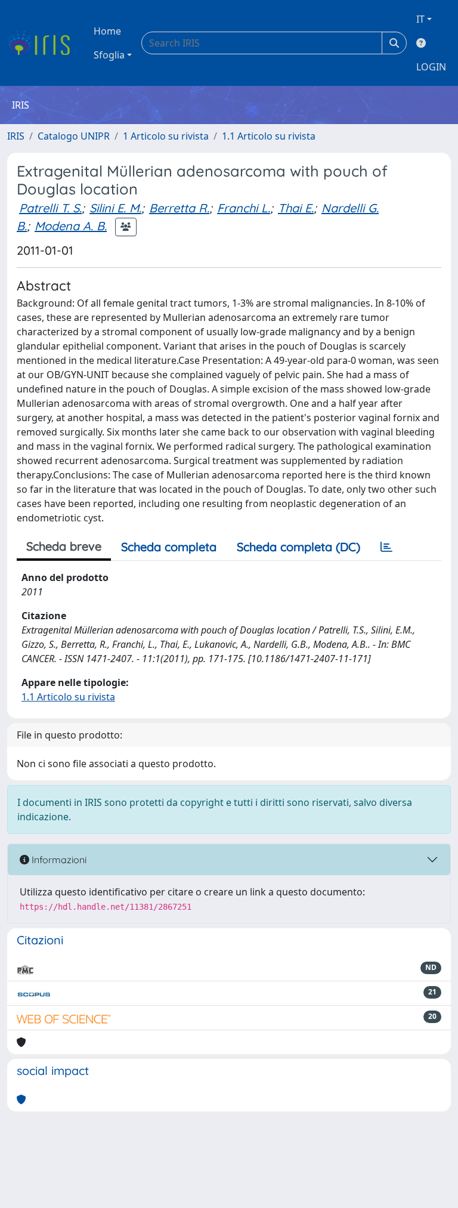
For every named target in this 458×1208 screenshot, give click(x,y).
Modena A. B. (71, 225)
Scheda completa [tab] (168, 546)
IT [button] (420, 19)
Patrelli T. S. (50, 207)
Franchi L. (243, 207)
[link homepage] (43, 43)
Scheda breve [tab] (63, 546)
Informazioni (57, 860)
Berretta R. (179, 207)
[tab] (386, 547)
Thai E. (296, 207)
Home (107, 31)
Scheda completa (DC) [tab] (298, 546)
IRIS (15, 136)
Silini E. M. (115, 207)
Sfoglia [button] (109, 54)
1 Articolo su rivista (166, 136)
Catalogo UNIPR (74, 136)
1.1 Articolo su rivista (268, 136)
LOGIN (431, 66)
